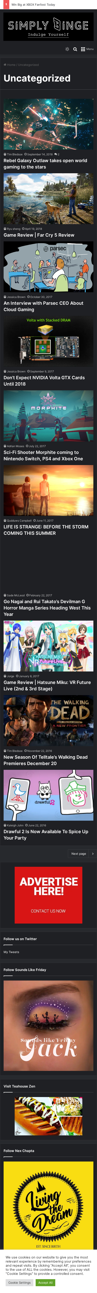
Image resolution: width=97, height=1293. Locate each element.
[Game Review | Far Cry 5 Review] (48, 198)
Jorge (10, 676)
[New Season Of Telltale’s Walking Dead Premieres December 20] (48, 720)
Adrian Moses (15, 446)
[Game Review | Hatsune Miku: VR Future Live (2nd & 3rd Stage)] (48, 646)
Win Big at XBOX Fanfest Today (33, 4)
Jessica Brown (16, 297)
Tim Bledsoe (15, 154)
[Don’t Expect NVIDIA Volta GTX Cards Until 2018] (48, 341)
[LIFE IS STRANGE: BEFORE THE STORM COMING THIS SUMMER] (48, 490)
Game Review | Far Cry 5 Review (39, 235)
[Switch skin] (67, 48)
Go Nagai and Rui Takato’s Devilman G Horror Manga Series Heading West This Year (47, 608)
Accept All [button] (45, 1282)
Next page (79, 853)
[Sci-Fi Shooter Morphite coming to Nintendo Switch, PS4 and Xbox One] (48, 415)
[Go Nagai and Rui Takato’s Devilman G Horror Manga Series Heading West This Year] (48, 565)
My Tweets (11, 952)
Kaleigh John (15, 825)
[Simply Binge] (48, 26)
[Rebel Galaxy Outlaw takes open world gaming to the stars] (48, 124)
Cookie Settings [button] (19, 1282)
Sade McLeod (16, 595)
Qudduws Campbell (19, 520)
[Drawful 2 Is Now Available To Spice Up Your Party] (48, 795)
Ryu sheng (13, 228)
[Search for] (75, 48)
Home (11, 65)
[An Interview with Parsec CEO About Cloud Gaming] (48, 266)
